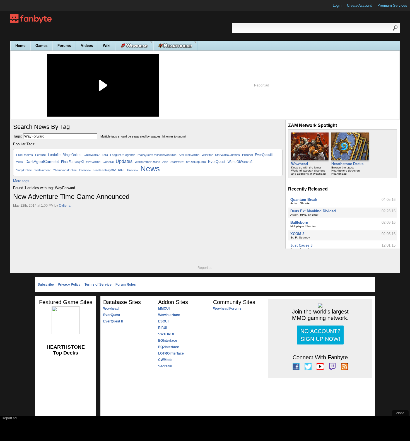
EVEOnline (93, 161)
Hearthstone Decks (347, 164)
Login (337, 5)
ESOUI (163, 321)
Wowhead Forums (227, 308)
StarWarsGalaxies (227, 154)
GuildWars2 (92, 154)
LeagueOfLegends (122, 154)
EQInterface (167, 341)
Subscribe (46, 284)
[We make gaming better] (18, 5)
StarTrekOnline (189, 154)
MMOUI (164, 308)
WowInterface (169, 315)
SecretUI (165, 366)
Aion (165, 161)
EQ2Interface (168, 347)
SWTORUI (166, 334)
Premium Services (392, 5)
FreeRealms (24, 154)
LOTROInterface (171, 353)
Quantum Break (303, 199)
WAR (19, 161)
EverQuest (216, 162)
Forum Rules (125, 284)
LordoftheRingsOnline (64, 155)
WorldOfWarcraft (240, 162)
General (108, 161)
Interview (85, 170)
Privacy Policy (69, 284)
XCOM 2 (297, 234)
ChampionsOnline (65, 170)
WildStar (207, 154)
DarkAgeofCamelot (42, 161)
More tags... (23, 181)
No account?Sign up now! (320, 335)
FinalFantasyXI (72, 162)
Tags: (17, 136)
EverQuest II (113, 321)
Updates (124, 161)
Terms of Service (98, 284)
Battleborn (299, 222)
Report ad (261, 85)
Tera (105, 154)
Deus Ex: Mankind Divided (313, 211)
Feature (40, 154)
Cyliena (65, 206)
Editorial (247, 154)
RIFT (121, 170)
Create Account (359, 5)
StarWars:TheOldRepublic (188, 161)
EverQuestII (263, 155)
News (150, 168)
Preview (132, 170)
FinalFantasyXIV (104, 170)
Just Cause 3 (301, 245)
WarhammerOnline (147, 161)
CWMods (165, 360)
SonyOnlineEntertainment (33, 170)
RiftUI (162, 328)
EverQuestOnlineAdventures (157, 154)
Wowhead (299, 164)
